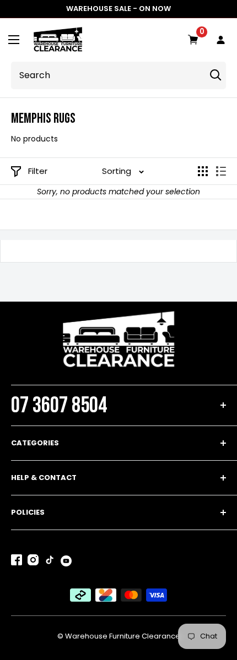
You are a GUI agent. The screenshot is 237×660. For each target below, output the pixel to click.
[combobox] (106, 75)
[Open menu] (13, 39)
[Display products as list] (221, 171)
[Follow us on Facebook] (16, 562)
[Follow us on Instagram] (33, 562)
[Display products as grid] (203, 171)
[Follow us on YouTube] (66, 561)
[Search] (215, 75)
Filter (37, 171)
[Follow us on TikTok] (49, 562)
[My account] (221, 40)
